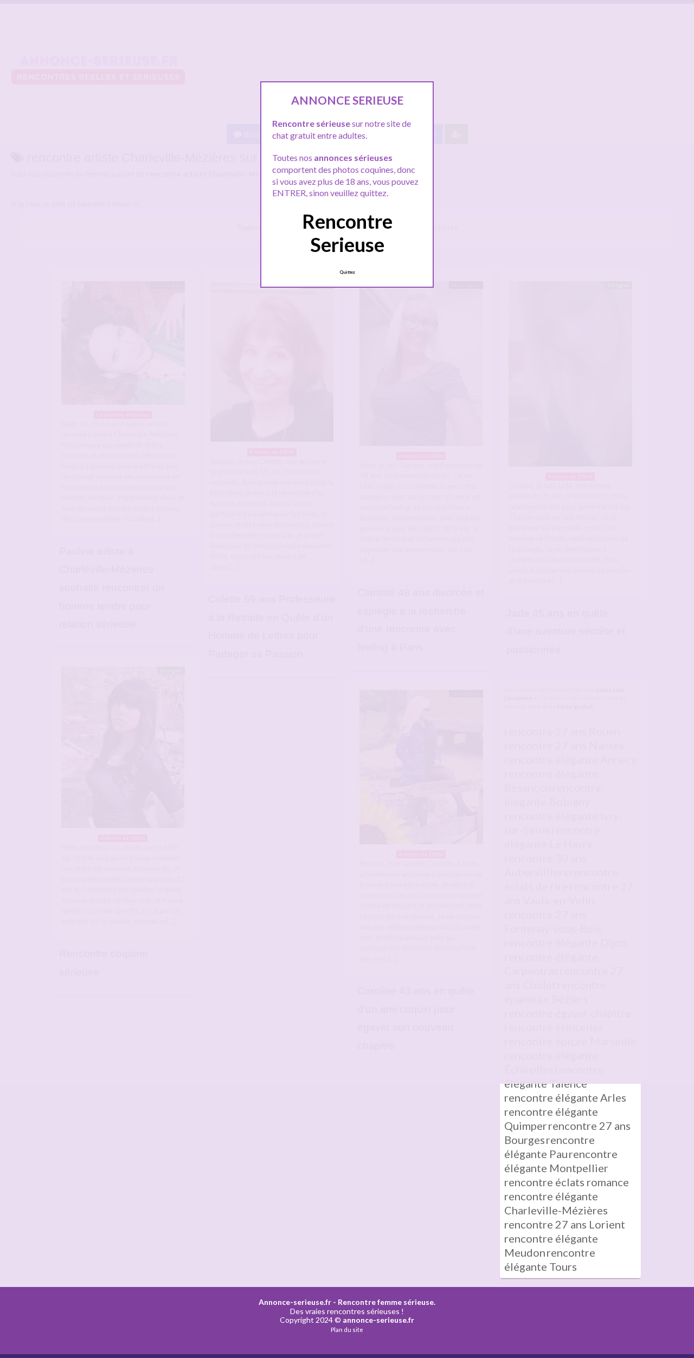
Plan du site (347, 1329)
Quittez (347, 272)
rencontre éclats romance (566, 1181)
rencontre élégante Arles (565, 1097)
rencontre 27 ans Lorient (564, 1224)
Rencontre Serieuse (347, 232)
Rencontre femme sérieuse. (386, 1302)
